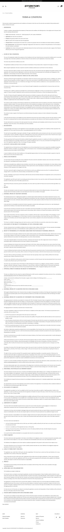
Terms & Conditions (40, 520)
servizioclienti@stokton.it (47, 148)
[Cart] (61, 6)
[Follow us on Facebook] (56, 517)
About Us (22, 516)
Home (3, 13)
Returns (37, 518)
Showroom (23, 518)
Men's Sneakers (5, 518)
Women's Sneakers (6, 516)
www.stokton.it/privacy (28, 130)
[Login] (58, 6)
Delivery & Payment (40, 516)
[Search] (5, 6)
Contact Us (38, 523)
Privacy (37, 522)
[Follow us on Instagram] (60, 517)
